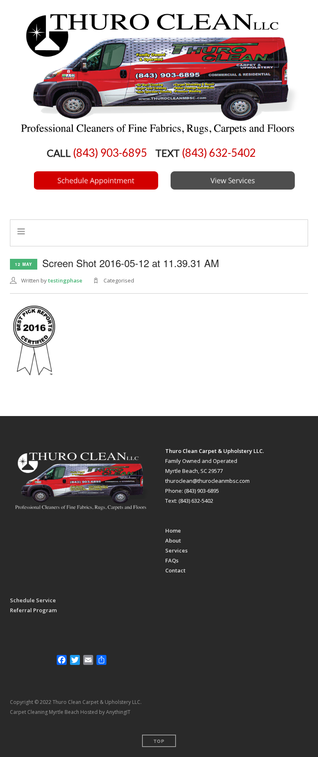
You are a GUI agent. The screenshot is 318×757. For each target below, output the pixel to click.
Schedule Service (33, 600)
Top (159, 741)
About (173, 540)
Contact (175, 570)
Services (176, 550)
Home (173, 530)
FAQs (171, 560)
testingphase (65, 280)
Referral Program (33, 610)
